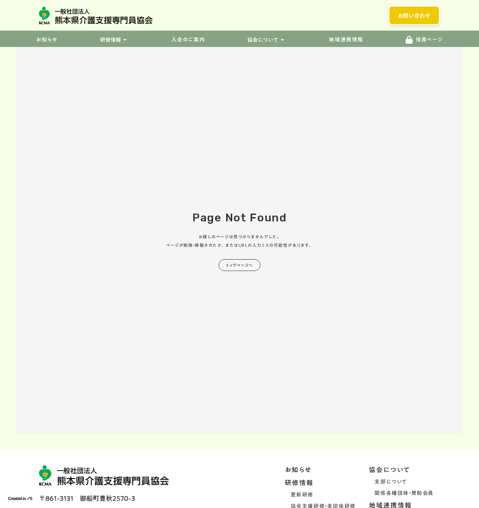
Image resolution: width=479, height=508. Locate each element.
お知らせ (298, 469)
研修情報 (299, 482)
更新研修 (299, 494)
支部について (388, 481)
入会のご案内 (188, 40)
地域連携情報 (346, 40)
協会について (389, 469)
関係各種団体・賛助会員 (401, 493)
